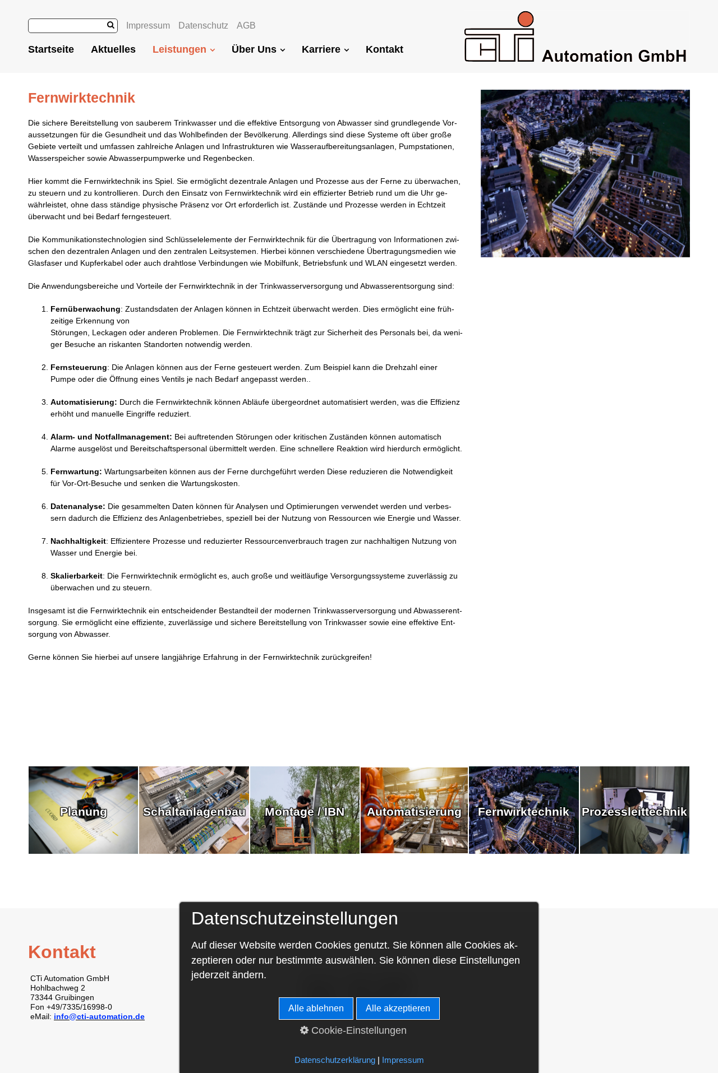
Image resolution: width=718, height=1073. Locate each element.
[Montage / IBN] (305, 851)
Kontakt (384, 49)
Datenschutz (203, 25)
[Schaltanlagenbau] (193, 851)
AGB (246, 25)
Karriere (321, 49)
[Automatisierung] (414, 850)
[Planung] (83, 851)
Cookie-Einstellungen (358, 1030)
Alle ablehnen (316, 1008)
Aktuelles (113, 49)
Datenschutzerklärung (334, 1060)
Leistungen (179, 49)
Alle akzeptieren (398, 1008)
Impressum (148, 25)
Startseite (51, 49)
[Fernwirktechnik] (523, 851)
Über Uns (254, 49)
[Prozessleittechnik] (634, 851)
